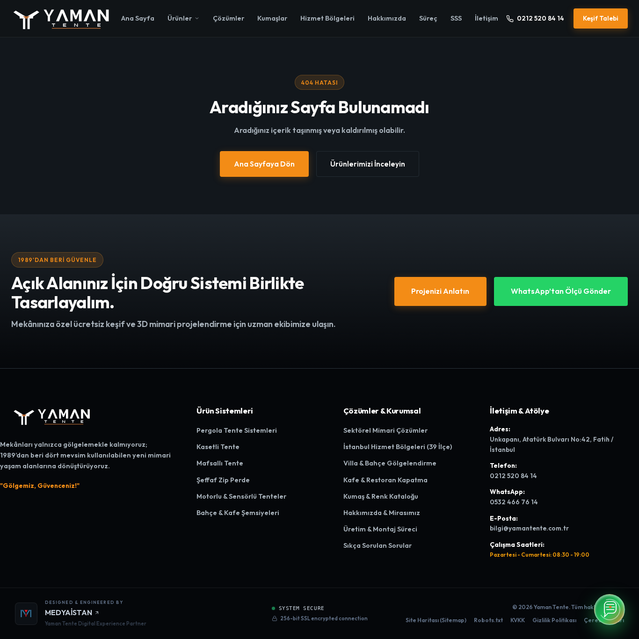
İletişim (486, 18)
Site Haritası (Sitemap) (436, 620)
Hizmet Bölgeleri (327, 18)
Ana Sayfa (137, 18)
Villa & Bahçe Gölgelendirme (389, 463)
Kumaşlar (272, 18)
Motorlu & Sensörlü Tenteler (241, 496)
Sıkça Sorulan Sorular (377, 545)
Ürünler (179, 18)
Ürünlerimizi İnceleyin (367, 164)
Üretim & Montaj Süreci (380, 529)
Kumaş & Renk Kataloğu (380, 496)
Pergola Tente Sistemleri (236, 430)
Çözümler (228, 18)
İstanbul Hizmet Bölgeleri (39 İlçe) (397, 447)
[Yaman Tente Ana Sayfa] (62, 18)
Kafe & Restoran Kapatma (385, 480)
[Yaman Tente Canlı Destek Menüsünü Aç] (609, 609)
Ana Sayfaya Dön (264, 164)
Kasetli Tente (218, 447)
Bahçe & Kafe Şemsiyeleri (237, 512)
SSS (456, 18)
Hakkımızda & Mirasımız (381, 512)
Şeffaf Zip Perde (223, 480)
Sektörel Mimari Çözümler (385, 430)
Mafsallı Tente (219, 463)
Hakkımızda (387, 18)
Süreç (428, 18)
